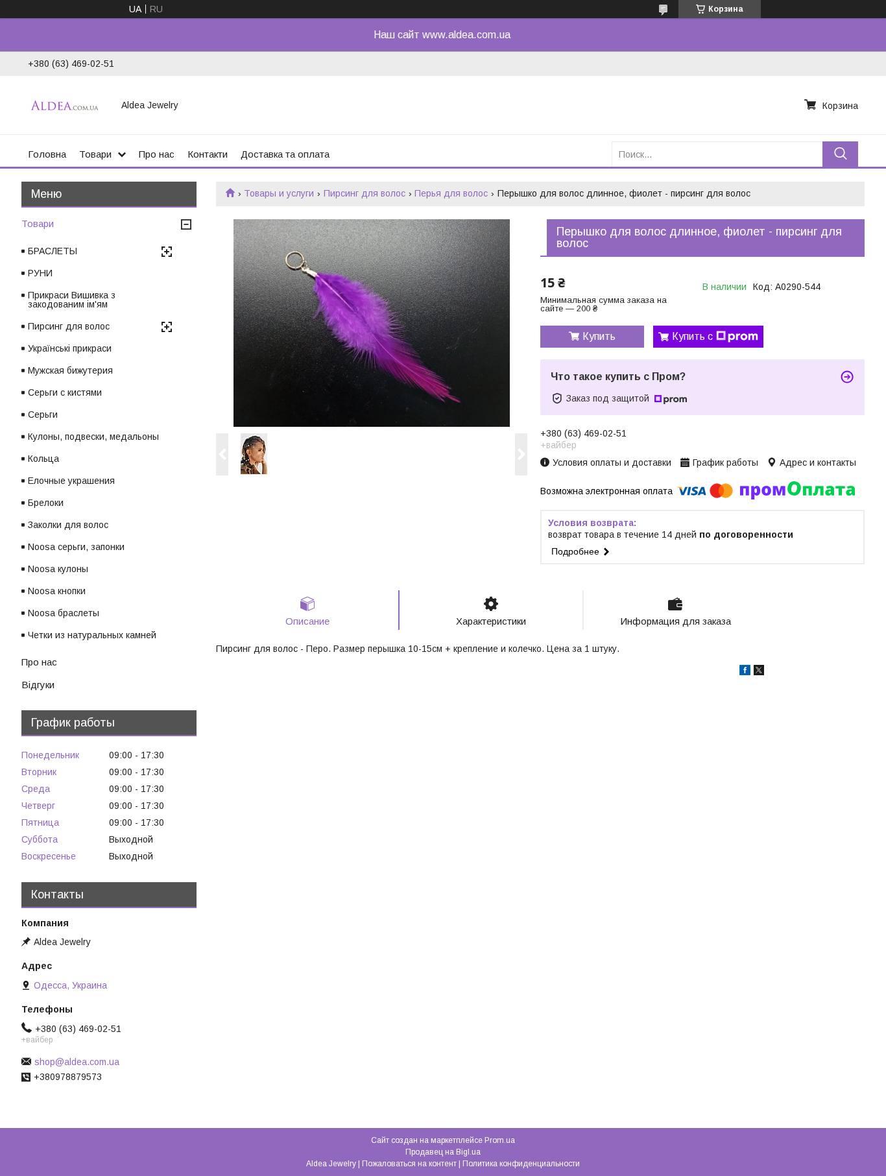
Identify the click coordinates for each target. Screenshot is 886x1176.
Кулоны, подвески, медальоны (93, 436)
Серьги (43, 414)
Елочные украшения (71, 480)
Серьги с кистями (65, 392)
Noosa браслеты (63, 613)
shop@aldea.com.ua (76, 1062)
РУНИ (40, 273)
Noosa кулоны (58, 569)
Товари (95, 154)
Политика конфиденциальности (521, 1163)
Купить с (692, 336)
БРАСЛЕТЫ (52, 251)
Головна (47, 154)
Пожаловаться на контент (409, 1163)
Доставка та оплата (285, 154)
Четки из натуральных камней (92, 635)
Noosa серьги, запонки (76, 547)
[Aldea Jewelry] (67, 105)
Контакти (207, 154)
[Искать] (840, 154)
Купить (599, 336)
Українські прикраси (70, 348)
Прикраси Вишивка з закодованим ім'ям (71, 299)
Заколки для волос (68, 525)
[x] (759, 672)
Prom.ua (500, 1140)
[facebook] (744, 672)
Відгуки (37, 684)
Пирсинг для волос (364, 193)
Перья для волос (451, 193)
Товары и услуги (279, 193)
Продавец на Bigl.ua (443, 1152)
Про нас (156, 154)
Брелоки (46, 503)
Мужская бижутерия (70, 370)
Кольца (43, 458)
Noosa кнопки (57, 591)
